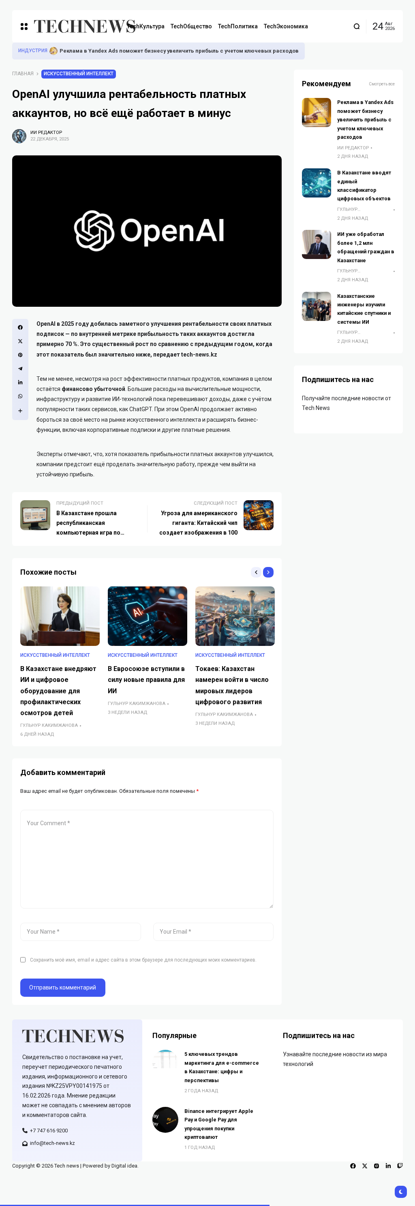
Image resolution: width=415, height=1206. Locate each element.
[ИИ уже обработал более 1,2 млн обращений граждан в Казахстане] (316, 244)
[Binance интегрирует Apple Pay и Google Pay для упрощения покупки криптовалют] (165, 1120)
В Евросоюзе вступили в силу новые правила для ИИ (146, 679)
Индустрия (32, 50)
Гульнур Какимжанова (49, 725)
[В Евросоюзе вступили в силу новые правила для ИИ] (147, 616)
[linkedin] (388, 1166)
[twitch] (400, 1166)
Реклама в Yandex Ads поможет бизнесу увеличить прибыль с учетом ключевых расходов (179, 51)
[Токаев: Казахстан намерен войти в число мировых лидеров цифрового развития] (235, 616)
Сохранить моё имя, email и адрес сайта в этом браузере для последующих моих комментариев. (143, 960)
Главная (23, 73)
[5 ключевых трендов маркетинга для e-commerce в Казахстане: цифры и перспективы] (165, 1063)
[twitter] (365, 1166)
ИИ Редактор (46, 132)
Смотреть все (382, 84)
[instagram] (376, 1166)
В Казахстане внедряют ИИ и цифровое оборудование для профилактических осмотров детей (58, 691)
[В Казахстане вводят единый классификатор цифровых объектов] (316, 182)
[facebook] (353, 1166)
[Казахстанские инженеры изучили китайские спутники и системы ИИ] (316, 306)
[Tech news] (74, 26)
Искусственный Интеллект (78, 73)
